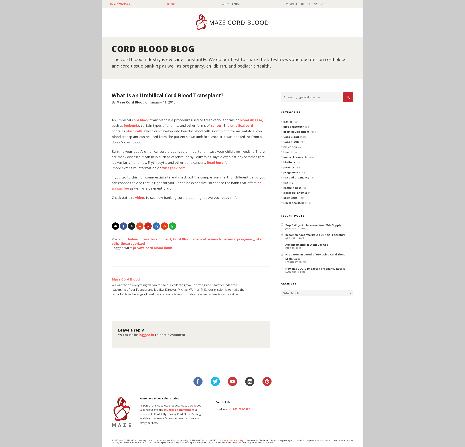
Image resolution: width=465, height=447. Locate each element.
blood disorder (293, 126)
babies (133, 239)
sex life (288, 182)
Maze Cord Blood (130, 102)
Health (287, 152)
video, (140, 197)
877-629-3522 (120, 4)
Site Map (223, 440)
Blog (171, 4)
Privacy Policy (236, 440)
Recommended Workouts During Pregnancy (315, 235)
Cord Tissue (291, 142)
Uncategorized (133, 243)
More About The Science (306, 4)
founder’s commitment (179, 409)
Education (290, 147)
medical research (207, 239)
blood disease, (251, 120)
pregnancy (245, 239)
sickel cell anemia (295, 192)
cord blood (141, 120)
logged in (146, 335)
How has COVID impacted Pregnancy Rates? (315, 268)
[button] (348, 97)
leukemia (131, 125)
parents (229, 239)
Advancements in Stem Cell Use (306, 244)
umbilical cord (241, 125)
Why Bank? (231, 4)
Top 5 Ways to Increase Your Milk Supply (313, 225)
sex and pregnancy (296, 177)
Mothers (289, 162)
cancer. (217, 125)
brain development (155, 239)
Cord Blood (182, 239)
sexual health (292, 187)
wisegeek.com (173, 168)
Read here (215, 162)
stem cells (134, 131)
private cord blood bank (152, 248)
